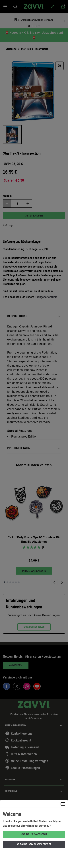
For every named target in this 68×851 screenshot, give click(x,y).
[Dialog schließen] (63, 803)
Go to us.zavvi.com (34, 834)
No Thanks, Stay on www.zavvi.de (34, 844)
